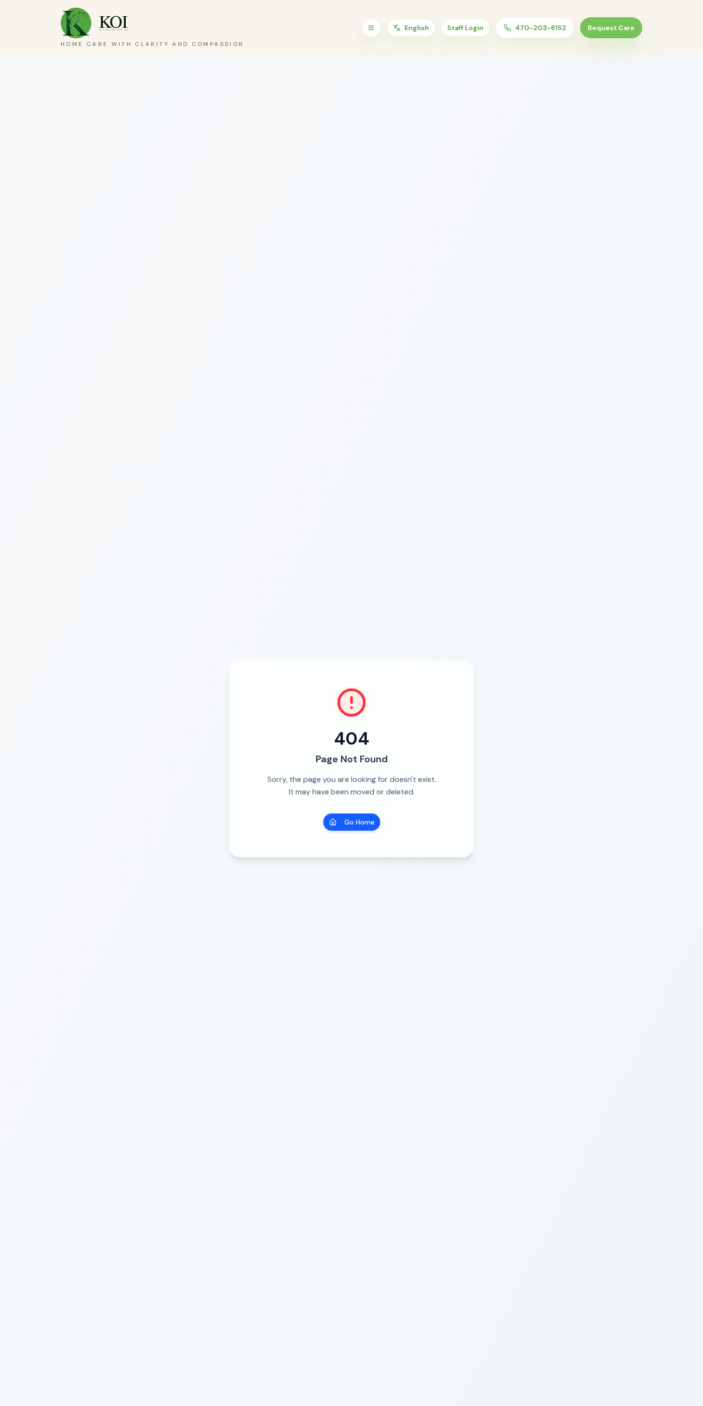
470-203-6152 (540, 27)
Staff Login (465, 27)
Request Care (611, 27)
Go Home (359, 822)
